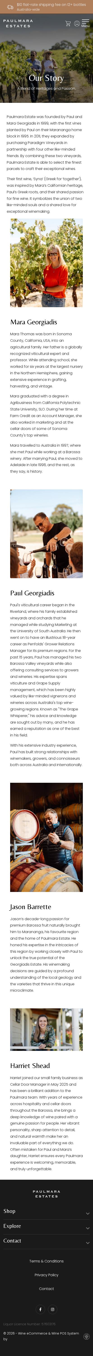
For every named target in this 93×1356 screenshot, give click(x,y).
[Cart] (67, 23)
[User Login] (76, 23)
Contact (46, 1288)
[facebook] (40, 1309)
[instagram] (52, 1309)
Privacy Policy (46, 1275)
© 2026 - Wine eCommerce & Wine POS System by (41, 1336)
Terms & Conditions (46, 1261)
